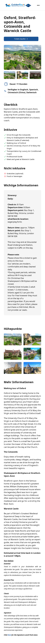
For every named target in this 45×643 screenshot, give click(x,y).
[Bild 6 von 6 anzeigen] (32, 368)
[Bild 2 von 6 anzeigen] (32, 340)
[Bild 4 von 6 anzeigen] (32, 354)
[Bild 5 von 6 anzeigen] (13, 368)
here (9, 635)
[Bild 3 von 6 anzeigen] (13, 354)
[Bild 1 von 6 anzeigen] (13, 340)
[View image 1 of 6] (9, 75)
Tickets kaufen (20, 39)
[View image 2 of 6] (22, 75)
